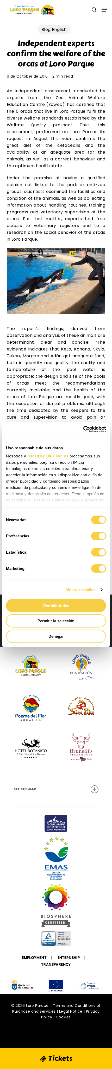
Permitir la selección (56, 621)
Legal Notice (71, 1011)
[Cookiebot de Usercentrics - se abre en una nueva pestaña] (83, 429)
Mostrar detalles (81, 589)
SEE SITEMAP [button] (25, 789)
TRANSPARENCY (56, 964)
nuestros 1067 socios (48, 456)
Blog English (54, 29)
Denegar (56, 636)
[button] (104, 9)
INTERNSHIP (69, 957)
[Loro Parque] (56, 907)
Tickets (59, 1058)
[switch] (98, 536)
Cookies (63, 1017)
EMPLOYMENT (34, 957)
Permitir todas (56, 605)
